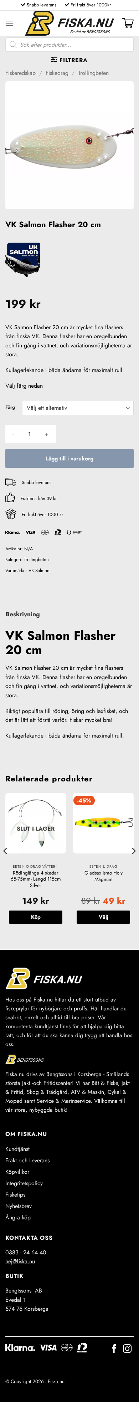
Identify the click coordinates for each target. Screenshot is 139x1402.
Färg (10, 407)
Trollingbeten (93, 73)
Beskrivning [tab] (22, 614)
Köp (36, 917)
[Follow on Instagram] (127, 1349)
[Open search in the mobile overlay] (69, 44)
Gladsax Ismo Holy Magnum (103, 876)
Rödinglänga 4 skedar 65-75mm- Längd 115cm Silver (36, 879)
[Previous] (5, 865)
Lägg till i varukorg (69, 458)
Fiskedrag (57, 73)
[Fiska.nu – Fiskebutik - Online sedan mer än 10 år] (69, 23)
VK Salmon (39, 570)
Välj (103, 917)
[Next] (133, 865)
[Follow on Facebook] (114, 1349)
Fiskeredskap (20, 73)
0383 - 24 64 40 (25, 1252)
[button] (9, 23)
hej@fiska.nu (20, 1261)
